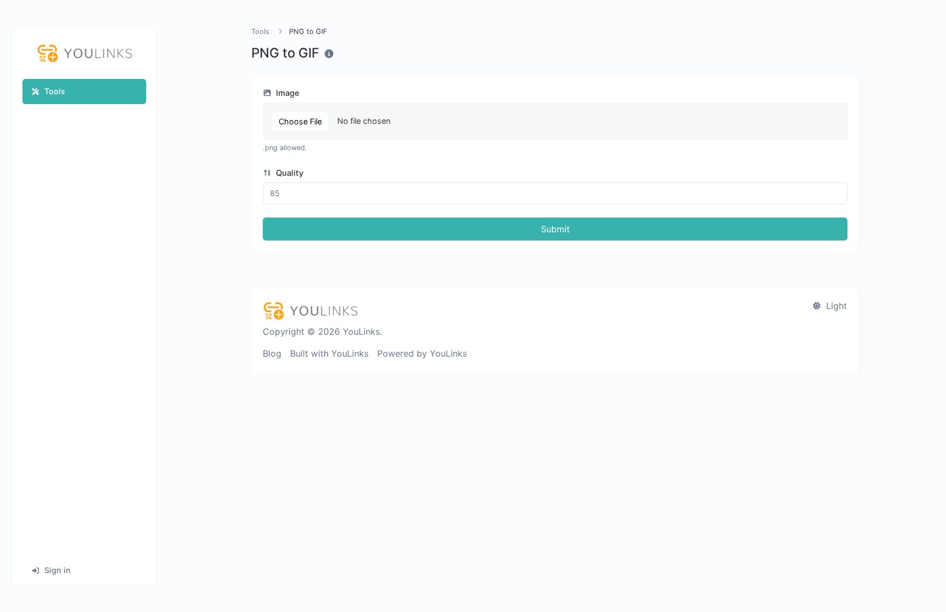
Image (286, 93)
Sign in (57, 570)
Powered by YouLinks (422, 353)
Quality (288, 173)
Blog (272, 353)
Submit (555, 229)
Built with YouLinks (329, 353)
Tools (54, 91)
